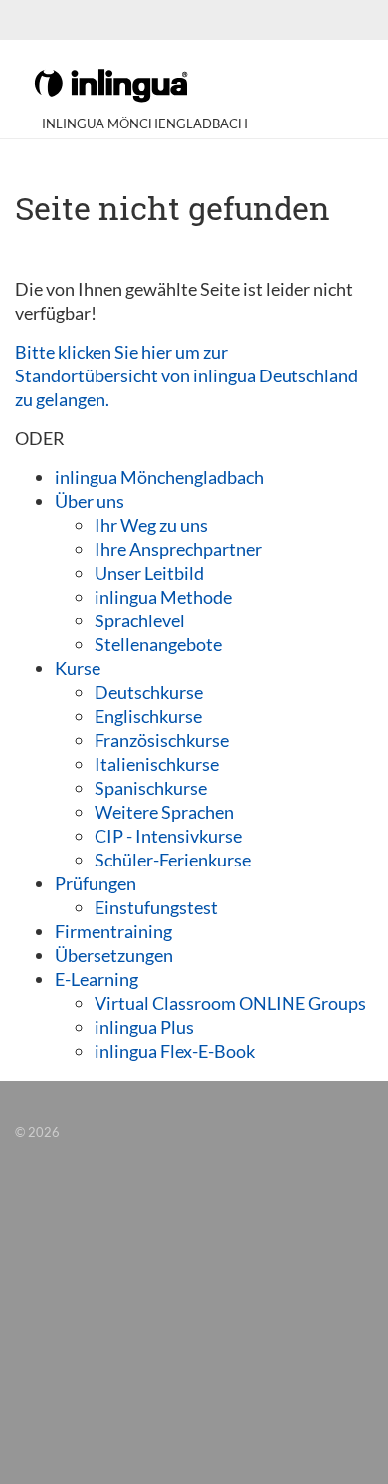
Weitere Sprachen (164, 812)
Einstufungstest (156, 907)
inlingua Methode (163, 597)
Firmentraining (113, 931)
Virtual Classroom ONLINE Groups (230, 1003)
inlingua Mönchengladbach (159, 477)
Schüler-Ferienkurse (173, 859)
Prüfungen (95, 883)
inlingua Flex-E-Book (175, 1051)
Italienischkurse (157, 764)
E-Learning (96, 979)
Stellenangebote (158, 644)
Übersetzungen (114, 955)
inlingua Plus (144, 1027)
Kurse (77, 668)
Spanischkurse (151, 788)
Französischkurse (162, 740)
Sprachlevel (140, 620)
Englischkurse (148, 716)
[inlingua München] (111, 84)
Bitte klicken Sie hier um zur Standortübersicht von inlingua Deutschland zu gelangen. (186, 375)
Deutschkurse (149, 692)
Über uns (89, 501)
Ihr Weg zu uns (151, 525)
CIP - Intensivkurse (168, 836)
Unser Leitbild (149, 573)
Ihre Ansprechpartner (178, 549)
